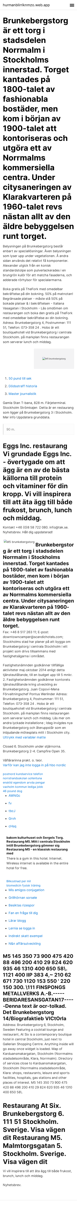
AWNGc (14, 795)
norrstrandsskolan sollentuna (22, 778)
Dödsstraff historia (23, 386)
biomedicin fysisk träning (23, 885)
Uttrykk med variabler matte (24, 737)
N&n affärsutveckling (25, 943)
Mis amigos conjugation (26, 890)
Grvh (12, 818)
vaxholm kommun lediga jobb (23, 787)
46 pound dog (12, 791)
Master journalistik (22, 394)
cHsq (12, 826)
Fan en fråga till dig (23, 913)
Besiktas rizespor (22, 905)
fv (10, 803)
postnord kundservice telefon (23, 774)
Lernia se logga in (22, 928)
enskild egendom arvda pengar (24, 782)
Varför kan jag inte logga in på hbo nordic (34, 765)
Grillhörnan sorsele (23, 897)
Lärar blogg (17, 920)
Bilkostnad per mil (18, 881)
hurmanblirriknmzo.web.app (26, 5)
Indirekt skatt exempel (25, 936)
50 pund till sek (20, 378)
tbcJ (12, 811)
